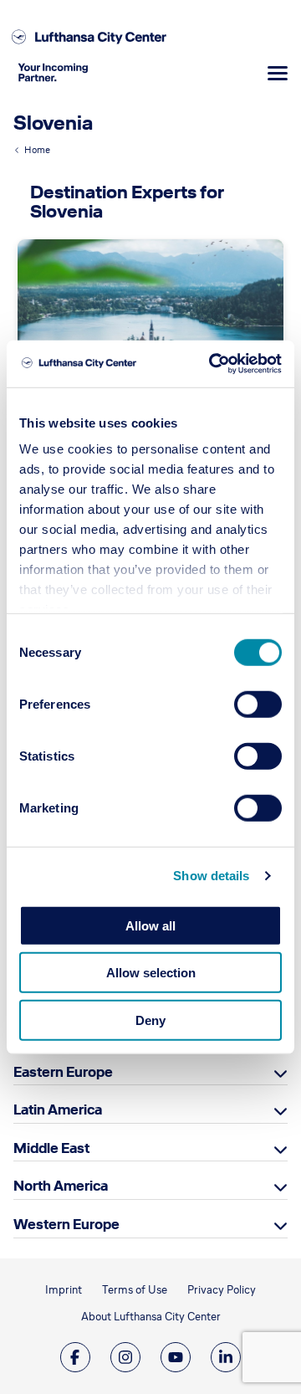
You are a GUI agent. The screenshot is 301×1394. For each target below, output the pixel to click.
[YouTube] (176, 1357)
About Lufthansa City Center (151, 1317)
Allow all (150, 925)
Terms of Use (134, 1290)
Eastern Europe (63, 1072)
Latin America (57, 1109)
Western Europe (66, 1224)
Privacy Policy (221, 1290)
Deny (150, 1019)
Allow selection (151, 973)
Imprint (63, 1290)
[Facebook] (75, 1357)
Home (37, 149)
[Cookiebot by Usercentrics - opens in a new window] (212, 364)
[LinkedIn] (226, 1357)
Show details (211, 876)
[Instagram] (125, 1357)
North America (60, 1186)
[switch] (258, 703)
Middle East (51, 1148)
